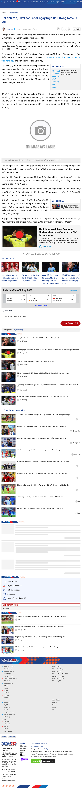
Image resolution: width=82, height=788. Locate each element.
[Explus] (41, 314)
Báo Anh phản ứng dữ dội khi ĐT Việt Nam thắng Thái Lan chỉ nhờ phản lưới (43, 485)
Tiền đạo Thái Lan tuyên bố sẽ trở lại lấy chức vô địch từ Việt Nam (40, 508)
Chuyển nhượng (55, 2)
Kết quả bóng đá (8, 669)
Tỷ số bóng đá (8, 673)
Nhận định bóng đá (9, 671)
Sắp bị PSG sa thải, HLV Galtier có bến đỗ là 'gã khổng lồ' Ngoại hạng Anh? (71, 279)
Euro (5, 700)
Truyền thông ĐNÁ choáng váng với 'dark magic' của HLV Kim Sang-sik (41, 438)
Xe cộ (54, 707)
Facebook (24, 748)
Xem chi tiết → (74, 290)
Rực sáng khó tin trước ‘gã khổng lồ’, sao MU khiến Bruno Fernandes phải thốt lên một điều (47, 386)
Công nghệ (11, 736)
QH (79, 419)
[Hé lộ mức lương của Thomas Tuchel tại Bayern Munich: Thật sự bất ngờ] (9, 400)
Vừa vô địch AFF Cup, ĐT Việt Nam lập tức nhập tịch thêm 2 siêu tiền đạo (42, 473)
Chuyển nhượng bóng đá (10, 678)
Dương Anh (23, 353)
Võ (53, 709)
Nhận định (45, 2)
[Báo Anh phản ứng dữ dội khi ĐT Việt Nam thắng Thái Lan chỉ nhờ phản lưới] (9, 489)
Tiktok (24, 755)
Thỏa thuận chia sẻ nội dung (39, 743)
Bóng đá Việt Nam (23, 2)
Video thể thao (8, 681)
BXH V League (8, 731)
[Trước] (4, 298)
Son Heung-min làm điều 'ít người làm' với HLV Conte (35, 361)
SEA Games (7, 707)
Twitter (24, 750)
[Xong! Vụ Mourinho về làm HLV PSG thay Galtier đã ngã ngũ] (56, 207)
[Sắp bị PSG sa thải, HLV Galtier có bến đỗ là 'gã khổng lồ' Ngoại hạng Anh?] (71, 267)
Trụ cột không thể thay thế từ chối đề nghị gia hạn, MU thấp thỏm (30, 278)
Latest (4, 736)
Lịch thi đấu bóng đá (9, 666)
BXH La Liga (7, 717)
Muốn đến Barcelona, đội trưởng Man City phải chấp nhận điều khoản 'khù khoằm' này (50, 279)
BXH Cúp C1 (7, 721)
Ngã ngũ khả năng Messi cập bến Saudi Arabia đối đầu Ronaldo (69, 72)
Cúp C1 (6, 685)
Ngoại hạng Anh (8, 683)
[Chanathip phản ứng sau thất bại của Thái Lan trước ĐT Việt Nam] (9, 500)
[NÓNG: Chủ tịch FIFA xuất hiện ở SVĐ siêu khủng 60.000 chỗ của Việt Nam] (9, 465)
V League (6, 695)
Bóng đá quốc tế (35, 2)
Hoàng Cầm (76, 431)
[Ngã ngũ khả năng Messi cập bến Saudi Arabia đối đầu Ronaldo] (56, 79)
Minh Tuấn (23, 341)
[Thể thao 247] (10, 660)
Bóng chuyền (72, 2)
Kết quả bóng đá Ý (57, 671)
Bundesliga (7, 693)
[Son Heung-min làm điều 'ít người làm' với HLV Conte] (9, 365)
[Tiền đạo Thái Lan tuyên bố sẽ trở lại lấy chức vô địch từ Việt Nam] (9, 512)
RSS (23, 753)
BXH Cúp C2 (7, 724)
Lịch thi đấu (7, 2)
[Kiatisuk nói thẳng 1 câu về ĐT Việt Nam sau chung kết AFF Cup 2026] (9, 430)
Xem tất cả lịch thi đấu (41, 306)
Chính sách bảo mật (37, 746)
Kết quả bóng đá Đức (58, 676)
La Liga (6, 688)
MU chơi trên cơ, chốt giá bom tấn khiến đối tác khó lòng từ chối (10, 278)
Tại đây (46, 749)
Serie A (6, 690)
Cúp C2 (6, 705)
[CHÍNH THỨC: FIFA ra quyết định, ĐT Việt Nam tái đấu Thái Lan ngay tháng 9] (9, 418)
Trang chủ (4, 12)
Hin (79, 501)
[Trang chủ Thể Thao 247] (1, 2)
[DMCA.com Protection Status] (43, 761)
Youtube (24, 746)
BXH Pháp (6, 728)
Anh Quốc (77, 454)
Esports (54, 705)
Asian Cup (6, 702)
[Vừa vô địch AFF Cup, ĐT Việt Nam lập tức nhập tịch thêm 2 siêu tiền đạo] (9, 477)
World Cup (6, 697)
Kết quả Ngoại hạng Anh (59, 669)
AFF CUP (14, 2)
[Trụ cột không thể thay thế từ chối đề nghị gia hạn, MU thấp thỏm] (31, 267)
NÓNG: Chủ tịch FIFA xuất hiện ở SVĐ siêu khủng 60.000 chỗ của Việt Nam (43, 462)
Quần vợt (54, 702)
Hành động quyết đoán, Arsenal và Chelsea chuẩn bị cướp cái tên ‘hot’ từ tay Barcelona (58, 238)
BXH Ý (5, 719)
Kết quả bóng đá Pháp (58, 678)
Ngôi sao (7, 608)
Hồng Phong (24, 364)
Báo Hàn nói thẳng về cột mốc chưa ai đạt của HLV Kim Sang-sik (39, 450)
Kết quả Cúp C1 (56, 666)
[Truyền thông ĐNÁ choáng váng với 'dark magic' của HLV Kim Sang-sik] (9, 442)
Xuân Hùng (23, 400)
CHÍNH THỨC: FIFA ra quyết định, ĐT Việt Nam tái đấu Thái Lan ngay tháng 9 (43, 415)
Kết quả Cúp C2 (56, 681)
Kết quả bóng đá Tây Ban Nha (60, 673)
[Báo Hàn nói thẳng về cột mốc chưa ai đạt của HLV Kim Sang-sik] (9, 453)
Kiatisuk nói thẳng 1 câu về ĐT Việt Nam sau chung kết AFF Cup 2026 (41, 426)
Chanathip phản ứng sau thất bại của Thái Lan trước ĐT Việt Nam (40, 497)
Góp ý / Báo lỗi (70, 323)
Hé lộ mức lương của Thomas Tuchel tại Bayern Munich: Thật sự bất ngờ (42, 396)
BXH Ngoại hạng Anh (9, 714)
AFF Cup (6, 709)
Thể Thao (63, 2)
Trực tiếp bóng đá (8, 676)
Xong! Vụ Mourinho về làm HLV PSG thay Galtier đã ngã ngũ (70, 207)
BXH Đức (6, 726)
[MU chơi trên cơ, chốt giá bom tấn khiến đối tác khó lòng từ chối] (11, 267)
